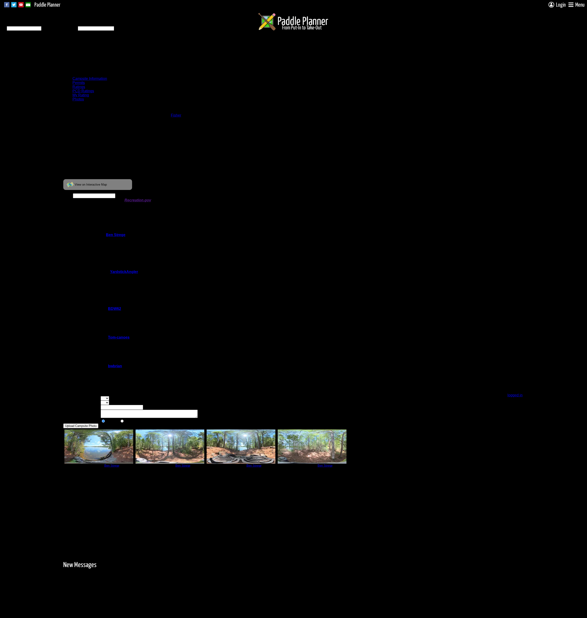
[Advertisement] (146, 62)
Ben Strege (115, 235)
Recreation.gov (138, 200)
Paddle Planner (47, 5)
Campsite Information (89, 79)
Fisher (176, 115)
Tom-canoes (119, 337)
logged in (515, 395)
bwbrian (115, 366)
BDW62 (114, 309)
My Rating (80, 95)
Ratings (78, 87)
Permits (78, 83)
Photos (78, 99)
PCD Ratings (83, 91)
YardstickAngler (124, 272)
